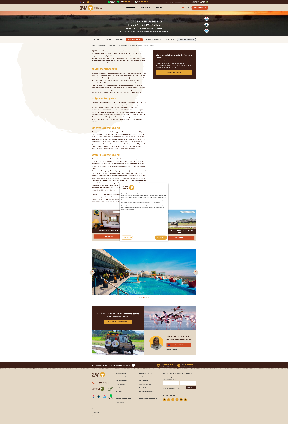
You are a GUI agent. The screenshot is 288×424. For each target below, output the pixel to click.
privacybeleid (166, 390)
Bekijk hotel (109, 236)
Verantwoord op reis (145, 384)
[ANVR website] (206, 31)
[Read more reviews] (129, 2)
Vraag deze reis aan (200, 7)
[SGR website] (206, 19)
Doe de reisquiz (120, 402)
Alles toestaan (160, 237)
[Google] (172, 399)
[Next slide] (195, 272)
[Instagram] (177, 399)
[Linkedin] (185, 399)
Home (93, 45)
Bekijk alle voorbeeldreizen (123, 398)
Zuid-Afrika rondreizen (122, 387)
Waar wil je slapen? (134, 39)
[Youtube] (164, 399)
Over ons (141, 395)
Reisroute (119, 39)
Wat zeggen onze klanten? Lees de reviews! (111, 365)
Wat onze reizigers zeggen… (147, 391)
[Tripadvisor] (168, 399)
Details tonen (126, 237)
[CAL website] (206, 25)
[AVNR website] (104, 396)
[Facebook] (181, 399)
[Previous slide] (92, 272)
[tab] (139, 298)
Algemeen (97, 39)
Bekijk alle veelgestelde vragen (148, 398)
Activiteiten (170, 39)
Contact (159, 7)
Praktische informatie (153, 39)
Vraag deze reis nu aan (174, 72)
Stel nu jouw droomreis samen (118, 321)
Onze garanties (143, 380)
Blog (171, 2)
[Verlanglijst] (183, 8)
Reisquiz (166, 2)
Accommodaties (120, 395)
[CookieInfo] (131, 187)
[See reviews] (176, 365)
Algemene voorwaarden (98, 408)
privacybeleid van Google (127, 209)
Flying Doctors (143, 387)
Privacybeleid (95, 412)
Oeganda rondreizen (121, 380)
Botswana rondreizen (122, 377)
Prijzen (108, 39)
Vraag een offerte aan (186, 39)
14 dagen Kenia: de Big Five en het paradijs (130, 45)
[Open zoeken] (188, 8)
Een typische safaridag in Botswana (107, 45)
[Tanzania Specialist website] (98, 389)
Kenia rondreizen (120, 384)
